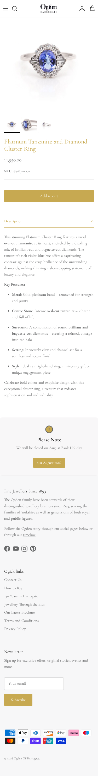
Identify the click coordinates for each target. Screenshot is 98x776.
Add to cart (49, 196)
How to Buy (13, 588)
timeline (29, 534)
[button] (49, 221)
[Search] (17, 8)
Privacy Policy (15, 628)
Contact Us (12, 579)
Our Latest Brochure (19, 612)
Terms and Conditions (21, 620)
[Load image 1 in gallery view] (49, 66)
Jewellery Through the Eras (24, 604)
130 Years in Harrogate (21, 596)
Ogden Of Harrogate (26, 758)
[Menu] (5, 8)
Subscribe (18, 699)
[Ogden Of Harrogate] (49, 9)
